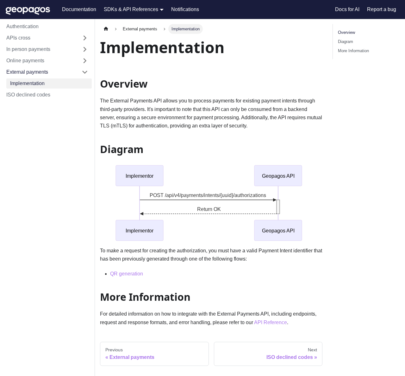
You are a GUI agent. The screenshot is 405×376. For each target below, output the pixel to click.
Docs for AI (347, 9)
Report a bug (381, 9)
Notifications (185, 9)
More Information (353, 50)
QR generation (126, 273)
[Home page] (106, 29)
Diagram (345, 41)
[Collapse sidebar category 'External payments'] (85, 72)
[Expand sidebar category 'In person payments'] (85, 49)
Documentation (79, 9)
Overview (346, 32)
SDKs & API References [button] (131, 9)
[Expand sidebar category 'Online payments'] (85, 61)
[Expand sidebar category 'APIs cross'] (85, 38)
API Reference (270, 322)
